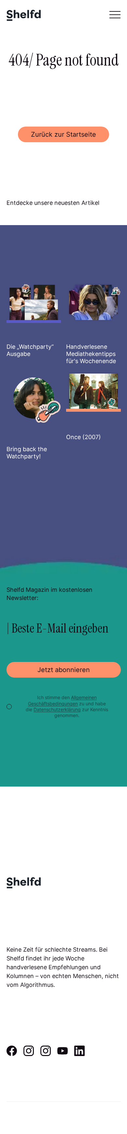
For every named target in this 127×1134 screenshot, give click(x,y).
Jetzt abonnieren (63, 670)
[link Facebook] (12, 1054)
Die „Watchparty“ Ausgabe (30, 350)
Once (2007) (83, 437)
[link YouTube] (62, 1054)
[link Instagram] (28, 1054)
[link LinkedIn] (79, 1054)
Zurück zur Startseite (63, 134)
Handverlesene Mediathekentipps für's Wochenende (91, 353)
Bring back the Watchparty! (27, 453)
